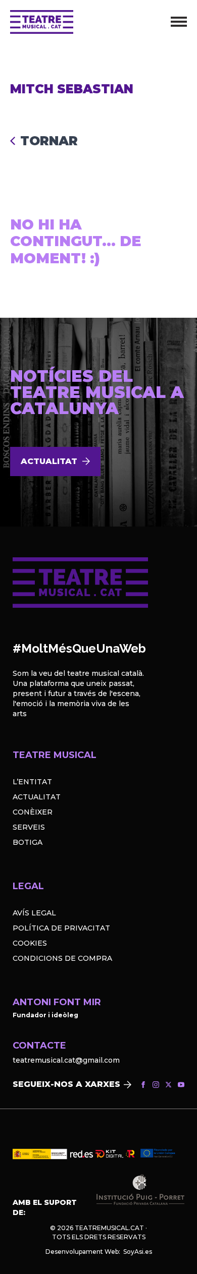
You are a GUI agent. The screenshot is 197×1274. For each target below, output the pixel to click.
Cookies (30, 943)
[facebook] (143, 1084)
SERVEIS (29, 827)
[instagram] (156, 1084)
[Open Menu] (179, 22)
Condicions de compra (62, 958)
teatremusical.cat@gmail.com (66, 1060)
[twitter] (168, 1084)
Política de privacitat (61, 928)
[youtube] (181, 1084)
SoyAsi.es (137, 1251)
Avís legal (34, 912)
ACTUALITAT (37, 796)
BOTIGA (27, 842)
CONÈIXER (33, 812)
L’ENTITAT (32, 781)
